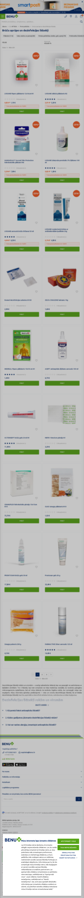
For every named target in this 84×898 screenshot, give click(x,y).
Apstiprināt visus (68, 841)
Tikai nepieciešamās (68, 847)
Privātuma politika (68, 855)
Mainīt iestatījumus (67, 858)
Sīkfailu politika (68, 852)
